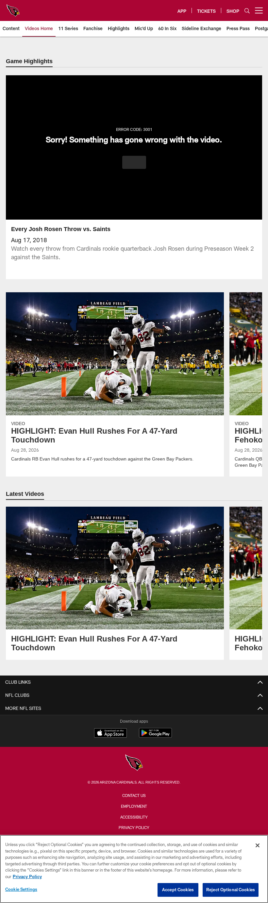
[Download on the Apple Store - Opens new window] (110, 734)
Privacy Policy (134, 828)
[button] (134, 162)
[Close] (257, 845)
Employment (134, 806)
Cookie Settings (21, 889)
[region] (134, 869)
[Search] (247, 10)
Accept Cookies (178, 889)
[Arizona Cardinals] (134, 764)
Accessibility (134, 817)
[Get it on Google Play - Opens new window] (155, 737)
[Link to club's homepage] (13, 8)
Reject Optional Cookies (230, 889)
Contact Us (134, 796)
